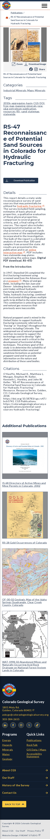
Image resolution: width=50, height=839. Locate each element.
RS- (18, 111)
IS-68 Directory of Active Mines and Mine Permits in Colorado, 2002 (24, 484)
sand (24, 111)
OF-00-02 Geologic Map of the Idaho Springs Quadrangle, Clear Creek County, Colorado (24, 602)
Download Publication (24, 180)
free (6, 105)
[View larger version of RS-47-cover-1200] (25, 44)
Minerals (40, 90)
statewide (9, 114)
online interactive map (19, 251)
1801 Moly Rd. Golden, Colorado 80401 (25, 709)
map (11, 105)
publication (29, 108)
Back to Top (12, 804)
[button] (25, 5)
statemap (33, 111)
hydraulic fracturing (30, 206)
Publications (17, 12)
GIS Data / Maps (36, 749)
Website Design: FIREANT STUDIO (21, 835)
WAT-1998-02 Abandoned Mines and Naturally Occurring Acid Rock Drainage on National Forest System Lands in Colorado (24, 666)
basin (29, 103)
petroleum (15, 108)
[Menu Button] (44, 6)
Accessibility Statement (34, 755)
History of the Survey (15, 785)
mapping (20, 105)
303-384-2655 (10, 719)
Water (6, 754)
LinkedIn (5, 725)
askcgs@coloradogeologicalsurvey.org (25, 714)
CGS (36, 103)
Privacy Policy (35, 831)
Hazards (7, 745)
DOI (42, 103)
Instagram (21, 725)
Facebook (13, 725)
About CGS (9, 770)
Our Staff (8, 777)
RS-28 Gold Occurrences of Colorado (24, 542)
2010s (7, 103)
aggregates (18, 103)
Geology (7, 759)
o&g (5, 108)
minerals (31, 105)
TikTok (37, 725)
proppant (15, 280)
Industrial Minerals (14, 90)
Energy (6, 740)
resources (9, 111)
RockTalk (32, 745)
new (40, 105)
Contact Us (9, 792)
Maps (30, 90)
